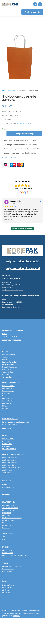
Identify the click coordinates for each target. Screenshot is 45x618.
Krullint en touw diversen (11, 468)
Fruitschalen (6, 396)
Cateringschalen (8, 510)
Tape (4, 537)
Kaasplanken (6, 403)
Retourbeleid (7, 593)
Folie (4, 539)
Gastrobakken (7, 515)
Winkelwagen (31, 12)
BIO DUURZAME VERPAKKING (12, 330)
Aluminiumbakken (8, 505)
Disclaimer (6, 590)
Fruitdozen (6, 393)
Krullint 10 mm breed (9, 457)
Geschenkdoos (7, 398)
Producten (11, 90)
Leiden (4, 299)
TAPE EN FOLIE (7, 533)
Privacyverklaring (8, 585)
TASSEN (5, 563)
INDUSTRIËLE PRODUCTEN (11, 340)
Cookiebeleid (7, 588)
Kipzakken (5, 359)
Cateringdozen (7, 441)
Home (4, 90)
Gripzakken (6, 357)
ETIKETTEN (6, 495)
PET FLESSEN (6, 428)
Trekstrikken (6, 473)
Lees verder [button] (8, 219)
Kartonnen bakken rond (10, 425)
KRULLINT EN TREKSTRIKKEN (12, 454)
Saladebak (6, 528)
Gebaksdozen (7, 444)
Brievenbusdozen (8, 386)
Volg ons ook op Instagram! (23, 268)
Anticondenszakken (9, 354)
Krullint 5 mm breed (9, 465)
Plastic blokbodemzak (9, 367)
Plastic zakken (7, 369)
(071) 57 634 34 (7, 305)
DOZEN (4, 435)
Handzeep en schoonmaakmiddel (14, 555)
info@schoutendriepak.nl (11, 307)
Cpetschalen (6, 513)
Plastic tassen (7, 571)
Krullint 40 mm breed (9, 463)
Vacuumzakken (7, 372)
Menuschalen (7, 523)
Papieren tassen (23, 123)
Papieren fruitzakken (9, 362)
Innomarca (16, 616)
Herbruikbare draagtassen (11, 566)
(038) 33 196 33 (7, 287)
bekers (4, 485)
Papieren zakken (8, 364)
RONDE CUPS (7, 481)
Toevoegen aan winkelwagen (24, 134)
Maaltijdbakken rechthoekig (12, 518)
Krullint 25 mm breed (9, 460)
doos (35, 123)
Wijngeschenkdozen (9, 449)
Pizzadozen (6, 446)
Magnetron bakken (8, 520)
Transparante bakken (9, 336)
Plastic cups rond (8, 487)
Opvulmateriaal (7, 411)
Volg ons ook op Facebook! (22, 261)
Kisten (4, 406)
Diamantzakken (7, 388)
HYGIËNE (5, 547)
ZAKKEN (5, 351)
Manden (5, 408)
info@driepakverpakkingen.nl (12, 290)
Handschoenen (7, 553)
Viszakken (5, 375)
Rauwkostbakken (8, 525)
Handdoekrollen (8, 550)
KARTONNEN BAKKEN (10, 419)
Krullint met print (8, 470)
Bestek (4, 334)
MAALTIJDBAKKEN (8, 502)
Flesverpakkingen (8, 391)
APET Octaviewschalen (10, 508)
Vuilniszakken (7, 377)
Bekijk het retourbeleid (9, 157)
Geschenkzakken (8, 401)
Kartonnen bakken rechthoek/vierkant (15, 422)
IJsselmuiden (6, 282)
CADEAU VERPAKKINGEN (11, 382)
